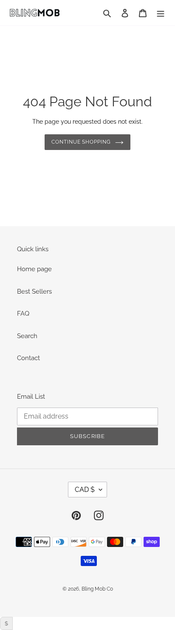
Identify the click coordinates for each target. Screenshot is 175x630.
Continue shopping (81, 142)
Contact (28, 358)
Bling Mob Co (97, 589)
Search (27, 336)
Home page (34, 269)
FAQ (23, 313)
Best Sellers (34, 291)
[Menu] (160, 13)
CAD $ (85, 490)
